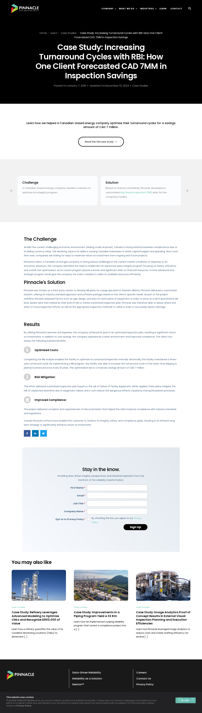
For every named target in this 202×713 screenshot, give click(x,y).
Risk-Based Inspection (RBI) (136, 192)
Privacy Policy (23, 705)
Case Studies (140, 85)
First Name (78, 487)
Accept (185, 700)
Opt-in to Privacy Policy (70, 519)
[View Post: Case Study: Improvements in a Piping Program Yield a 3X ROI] (101, 585)
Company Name (74, 511)
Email (81, 495)
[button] (11, 190)
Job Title (79, 503)
